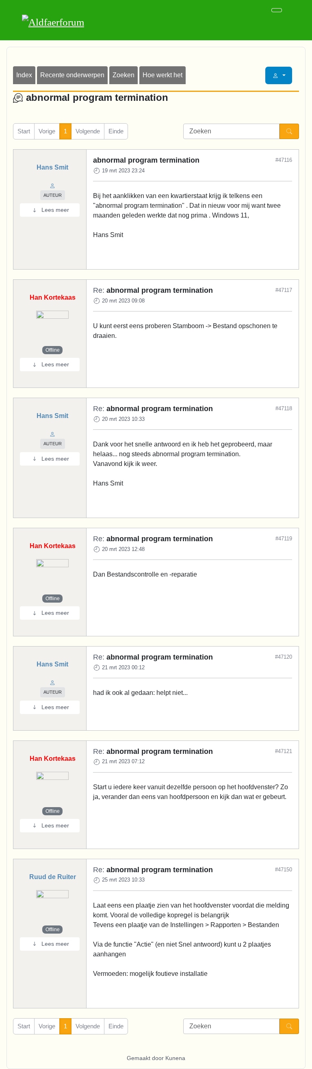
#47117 (283, 290)
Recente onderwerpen (72, 75)
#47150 (283, 870)
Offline (53, 350)
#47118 (283, 408)
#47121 (283, 751)
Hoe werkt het (162, 75)
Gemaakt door (146, 1058)
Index (24, 75)
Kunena (175, 1058)
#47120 (283, 657)
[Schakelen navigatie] (276, 10)
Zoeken (123, 75)
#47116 (283, 160)
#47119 (283, 539)
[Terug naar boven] (302, 1058)
